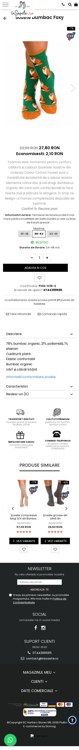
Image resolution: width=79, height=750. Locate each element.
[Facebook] (35, 627)
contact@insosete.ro (41, 658)
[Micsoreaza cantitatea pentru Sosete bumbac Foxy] (32, 258)
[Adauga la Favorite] (24, 549)
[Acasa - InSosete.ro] (23, 4)
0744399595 (42, 653)
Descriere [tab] (14, 334)
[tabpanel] (39, 84)
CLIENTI (37, 681)
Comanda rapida (54, 314)
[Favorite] (39, 278)
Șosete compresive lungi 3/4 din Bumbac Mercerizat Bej (24, 517)
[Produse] (5, 4)
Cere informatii (20, 314)
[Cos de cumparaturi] (76, 4)
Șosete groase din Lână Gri (55, 517)
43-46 (53, 234)
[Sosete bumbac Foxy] (39, 84)
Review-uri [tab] (17, 394)
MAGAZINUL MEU (37, 672)
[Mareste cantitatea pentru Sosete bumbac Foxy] (47, 258)
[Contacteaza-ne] (63, 4)
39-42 (38, 234)
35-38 (24, 234)
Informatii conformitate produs (31, 377)
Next (72, 88)
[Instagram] (43, 627)
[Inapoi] (3, 18)
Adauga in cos (35, 268)
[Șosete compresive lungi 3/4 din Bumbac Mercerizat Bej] (23, 494)
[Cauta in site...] (70, 4)
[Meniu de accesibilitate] (72, 720)
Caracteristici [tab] (17, 386)
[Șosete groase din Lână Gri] (55, 494)
